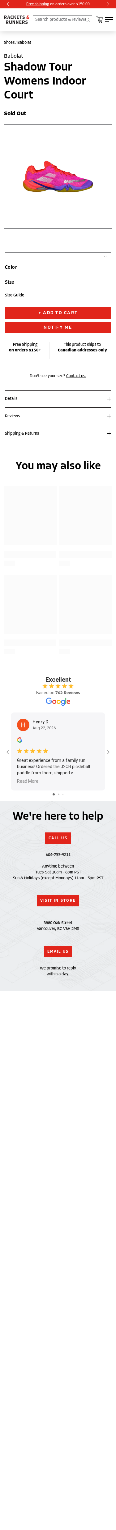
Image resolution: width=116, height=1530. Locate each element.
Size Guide (14, 295)
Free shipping (37, 4)
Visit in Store (58, 900)
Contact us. (76, 376)
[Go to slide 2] (58, 794)
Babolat (24, 42)
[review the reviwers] (19, 741)
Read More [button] (27, 781)
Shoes (9, 42)
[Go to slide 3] (62, 794)
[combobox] (62, 19)
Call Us (58, 838)
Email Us (58, 951)
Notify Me (58, 327)
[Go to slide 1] (54, 794)
